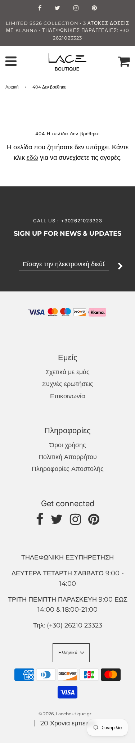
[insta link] (76, 8)
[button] (71, 652)
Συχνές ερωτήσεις (67, 384)
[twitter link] (57, 8)
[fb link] (40, 8)
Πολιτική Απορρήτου (68, 457)
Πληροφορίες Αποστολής (68, 469)
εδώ (32, 158)
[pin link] (94, 8)
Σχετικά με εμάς (67, 372)
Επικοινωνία (67, 396)
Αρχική (12, 87)
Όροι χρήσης (67, 445)
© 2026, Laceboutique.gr (65, 713)
